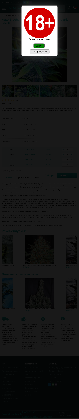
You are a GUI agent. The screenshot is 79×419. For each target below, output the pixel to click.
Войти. (39, 46)
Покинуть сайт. (39, 52)
